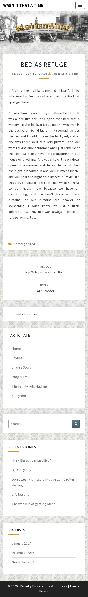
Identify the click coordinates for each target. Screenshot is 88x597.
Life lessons (20, 494)
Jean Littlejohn (65, 73)
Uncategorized (24, 244)
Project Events (22, 377)
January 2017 (21, 543)
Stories (17, 358)
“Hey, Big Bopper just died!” (31, 460)
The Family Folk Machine (30, 386)
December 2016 (23, 553)
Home (16, 348)
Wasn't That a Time (23, 5)
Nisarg (44, 591)
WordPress (59, 586)
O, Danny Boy (21, 470)
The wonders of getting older (33, 504)
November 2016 (23, 562)
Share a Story (21, 367)
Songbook (19, 396)
